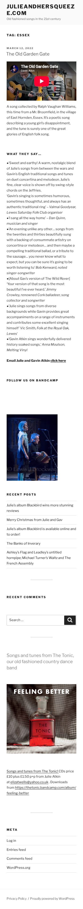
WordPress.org (18, 868)
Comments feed (19, 859)
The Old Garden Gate (28, 54)
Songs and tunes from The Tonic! (33, 771)
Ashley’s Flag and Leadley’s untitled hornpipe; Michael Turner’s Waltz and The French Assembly (39, 557)
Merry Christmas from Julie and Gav (34, 520)
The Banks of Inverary (24, 543)
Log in (11, 841)
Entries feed (16, 850)
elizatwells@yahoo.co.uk (29, 782)
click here (58, 361)
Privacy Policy (17, 898)
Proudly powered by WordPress (52, 898)
